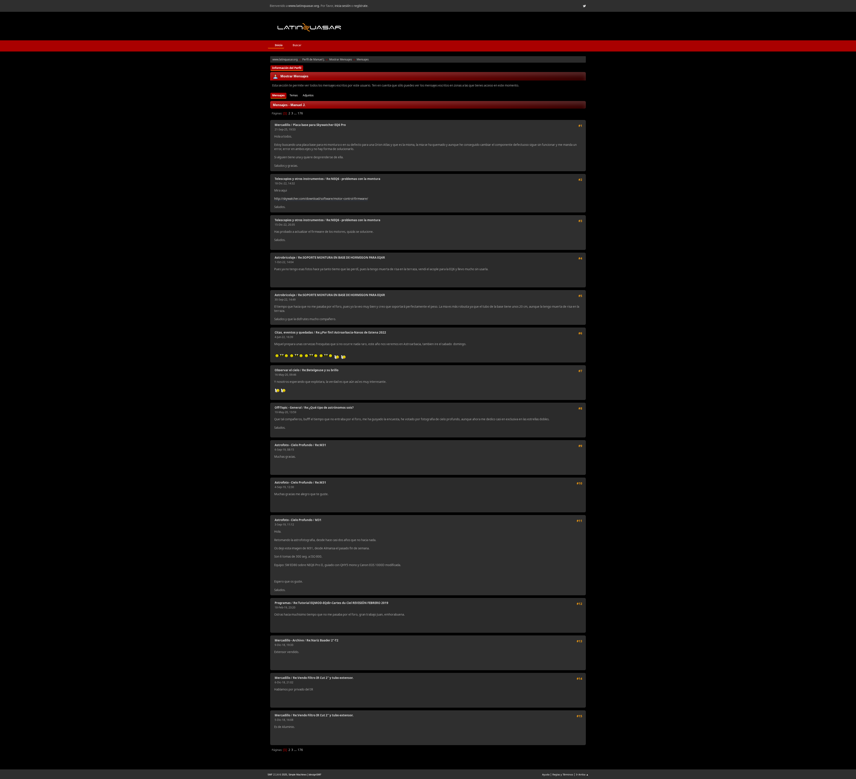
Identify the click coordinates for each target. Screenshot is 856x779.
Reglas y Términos (562, 774)
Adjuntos (308, 95)
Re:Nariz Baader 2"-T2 (322, 640)
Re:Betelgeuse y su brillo (320, 370)
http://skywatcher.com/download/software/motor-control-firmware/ (321, 199)
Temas (294, 95)
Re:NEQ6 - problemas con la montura (353, 179)
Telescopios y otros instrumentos (299, 179)
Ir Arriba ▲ (582, 774)
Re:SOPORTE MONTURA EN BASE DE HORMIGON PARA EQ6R (341, 258)
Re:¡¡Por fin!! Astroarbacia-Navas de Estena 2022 (351, 332)
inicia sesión (343, 6)
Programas (283, 603)
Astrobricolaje (285, 258)
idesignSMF (315, 774)
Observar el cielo (287, 370)
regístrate (361, 6)
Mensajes (278, 95)
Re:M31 (320, 445)
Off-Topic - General (288, 408)
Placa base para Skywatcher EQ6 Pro (319, 125)
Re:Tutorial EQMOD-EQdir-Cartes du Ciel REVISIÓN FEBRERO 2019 (340, 603)
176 (300, 113)
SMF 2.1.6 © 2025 (277, 774)
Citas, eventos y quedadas (294, 332)
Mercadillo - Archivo (289, 640)
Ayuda (545, 774)
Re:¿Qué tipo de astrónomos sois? (329, 408)
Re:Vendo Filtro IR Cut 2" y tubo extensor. (323, 678)
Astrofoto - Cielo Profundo (293, 445)
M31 (318, 520)
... (295, 113)
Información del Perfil (286, 68)
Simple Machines (297, 774)
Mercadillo (282, 125)
